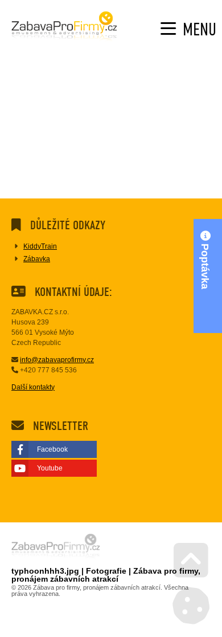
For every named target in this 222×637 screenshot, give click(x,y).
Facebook (52, 449)
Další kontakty (33, 387)
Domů (64, 27)
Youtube (50, 468)
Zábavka (36, 259)
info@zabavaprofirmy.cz (57, 360)
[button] (188, 29)
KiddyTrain (40, 246)
